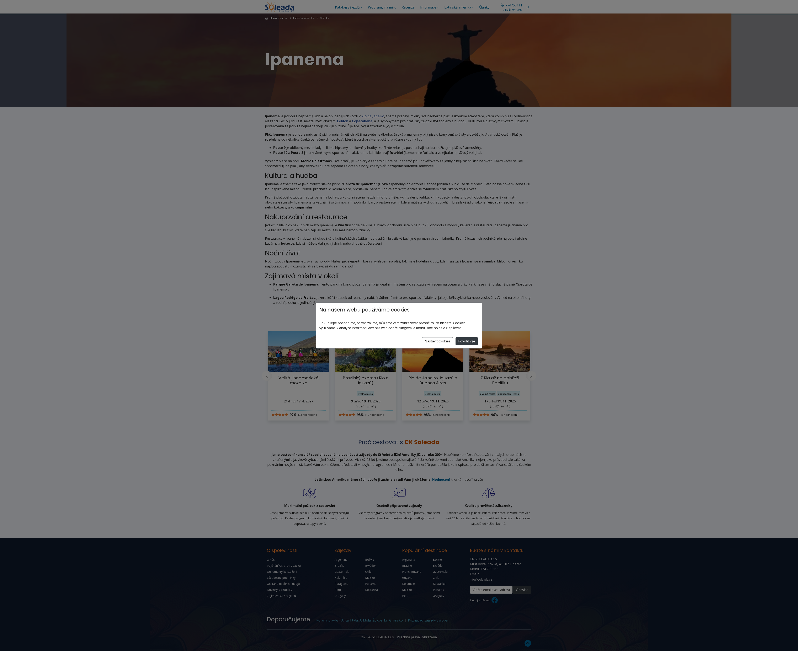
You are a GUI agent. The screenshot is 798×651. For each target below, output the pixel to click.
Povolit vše (466, 341)
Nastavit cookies (437, 341)
